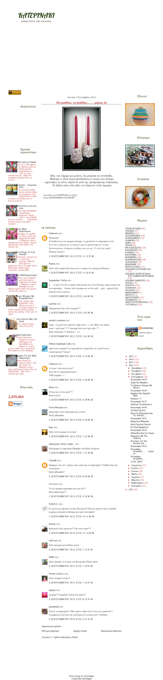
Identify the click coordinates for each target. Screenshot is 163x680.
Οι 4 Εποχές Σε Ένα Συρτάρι (26, 253)
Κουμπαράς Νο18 (139, 390)
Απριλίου (135, 477)
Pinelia (52, 264)
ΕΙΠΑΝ (128, 245)
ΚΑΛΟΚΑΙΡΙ (68, 198)
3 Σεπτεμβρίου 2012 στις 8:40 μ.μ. (71, 476)
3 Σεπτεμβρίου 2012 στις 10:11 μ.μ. (72, 516)
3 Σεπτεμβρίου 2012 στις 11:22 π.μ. (72, 256)
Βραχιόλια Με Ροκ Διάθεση (139, 437)
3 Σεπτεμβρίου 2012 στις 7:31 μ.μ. (71, 453)
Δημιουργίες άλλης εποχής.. (61, 444)
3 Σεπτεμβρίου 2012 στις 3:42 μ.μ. (71, 336)
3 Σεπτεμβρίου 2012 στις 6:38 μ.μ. (71, 400)
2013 (131, 362)
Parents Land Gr (56, 574)
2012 (131, 365)
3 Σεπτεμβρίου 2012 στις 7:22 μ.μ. (71, 436)
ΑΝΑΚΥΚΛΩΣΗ (133, 228)
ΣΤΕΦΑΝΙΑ (130, 288)
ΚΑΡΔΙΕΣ (130, 252)
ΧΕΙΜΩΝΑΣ (131, 300)
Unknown (53, 233)
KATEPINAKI (36, 15)
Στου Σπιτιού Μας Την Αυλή (27, 320)
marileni (52, 304)
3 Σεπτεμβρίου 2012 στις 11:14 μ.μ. (72, 533)
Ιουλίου (135, 468)
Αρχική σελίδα (80, 631)
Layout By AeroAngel (82, 678)
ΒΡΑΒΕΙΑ (130, 233)
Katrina (52, 524)
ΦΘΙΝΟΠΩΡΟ (131, 292)
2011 (131, 489)
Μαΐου (134, 474)
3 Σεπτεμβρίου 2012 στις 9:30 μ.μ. (71, 496)
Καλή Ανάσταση (24, 335)
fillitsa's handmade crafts (60, 344)
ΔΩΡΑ (128, 243)
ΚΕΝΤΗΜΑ (130, 255)
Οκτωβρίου (136, 374)
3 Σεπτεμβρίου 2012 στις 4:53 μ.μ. (71, 356)
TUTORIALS (131, 304)
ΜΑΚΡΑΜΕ (130, 264)
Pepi (51, 427)
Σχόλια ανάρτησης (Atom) (66, 637)
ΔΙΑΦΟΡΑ (130, 240)
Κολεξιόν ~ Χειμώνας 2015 (26, 186)
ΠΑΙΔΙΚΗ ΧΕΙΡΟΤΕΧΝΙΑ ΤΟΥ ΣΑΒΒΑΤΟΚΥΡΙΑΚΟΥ (139, 275)
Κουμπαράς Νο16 (139, 407)
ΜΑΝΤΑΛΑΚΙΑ (132, 267)
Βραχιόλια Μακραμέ (140, 421)
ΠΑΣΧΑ (129, 283)
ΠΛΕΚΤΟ (129, 285)
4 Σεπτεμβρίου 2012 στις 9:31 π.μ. (71, 619)
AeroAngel (89, 676)
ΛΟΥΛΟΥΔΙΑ (131, 262)
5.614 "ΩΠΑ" (137, 461)
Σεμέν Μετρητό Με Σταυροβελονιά (25, 297)
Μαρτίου (135, 480)
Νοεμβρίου (136, 371)
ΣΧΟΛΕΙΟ (130, 290)
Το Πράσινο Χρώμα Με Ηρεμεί (141, 386)
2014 (131, 359)
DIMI (51, 557)
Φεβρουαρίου (137, 483)
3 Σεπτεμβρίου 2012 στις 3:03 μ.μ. (71, 313)
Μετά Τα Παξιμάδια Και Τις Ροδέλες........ (142, 414)
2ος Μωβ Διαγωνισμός (27, 275)
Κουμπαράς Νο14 (139, 430)
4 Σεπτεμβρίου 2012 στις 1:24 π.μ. (71, 582)
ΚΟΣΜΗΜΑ (131, 257)
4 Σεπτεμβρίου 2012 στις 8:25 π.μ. (71, 599)
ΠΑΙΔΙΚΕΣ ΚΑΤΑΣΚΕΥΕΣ (138, 269)
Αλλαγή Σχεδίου (138, 410)
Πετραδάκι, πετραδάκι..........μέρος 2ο (142, 451)
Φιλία (51, 387)
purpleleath (54, 607)
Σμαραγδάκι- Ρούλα (58, 280)
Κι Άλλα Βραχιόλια (139, 427)
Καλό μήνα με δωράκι (26, 162)
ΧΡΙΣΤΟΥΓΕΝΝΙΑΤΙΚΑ (136, 302)
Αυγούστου (136, 465)
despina (52, 590)
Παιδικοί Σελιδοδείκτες (141, 404)
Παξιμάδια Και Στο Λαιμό (142, 433)
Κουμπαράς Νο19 (139, 379)
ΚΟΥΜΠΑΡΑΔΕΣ (133, 259)
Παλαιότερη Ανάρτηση (111, 631)
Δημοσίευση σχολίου (51, 626)
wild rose (53, 540)
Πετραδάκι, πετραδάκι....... (139, 457)
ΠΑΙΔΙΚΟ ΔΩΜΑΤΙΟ (135, 280)
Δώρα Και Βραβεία (139, 382)
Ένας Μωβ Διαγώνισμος (24, 230)
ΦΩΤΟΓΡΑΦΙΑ (132, 297)
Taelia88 (53, 460)
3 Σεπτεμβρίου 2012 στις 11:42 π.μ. (72, 273)
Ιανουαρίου (136, 486)
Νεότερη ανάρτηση (50, 631)
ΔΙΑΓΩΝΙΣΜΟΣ (132, 236)
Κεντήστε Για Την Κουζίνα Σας (139, 442)
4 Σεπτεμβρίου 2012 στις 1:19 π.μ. (71, 566)
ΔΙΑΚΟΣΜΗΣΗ (56, 198)
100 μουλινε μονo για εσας (26, 207)
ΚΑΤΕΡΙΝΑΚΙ (147, 328)
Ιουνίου (135, 471)
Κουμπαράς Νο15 (139, 418)
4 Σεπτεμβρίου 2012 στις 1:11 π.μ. (71, 549)
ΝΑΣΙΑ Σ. (53, 504)
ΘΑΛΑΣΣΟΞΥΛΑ (133, 247)
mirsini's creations (57, 320)
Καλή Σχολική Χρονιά (141, 424)
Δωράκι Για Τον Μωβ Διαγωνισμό (26, 357)
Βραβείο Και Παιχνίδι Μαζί (140, 394)
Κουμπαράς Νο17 (139, 401)
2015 (131, 356)
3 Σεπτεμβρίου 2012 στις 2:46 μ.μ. (71, 296)
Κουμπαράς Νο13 (139, 446)
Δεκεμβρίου (137, 368)
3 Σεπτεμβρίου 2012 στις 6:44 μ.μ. (71, 420)
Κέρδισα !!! (136, 398)
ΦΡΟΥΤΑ (129, 295)
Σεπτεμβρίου (137, 377)
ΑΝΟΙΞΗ (129, 231)
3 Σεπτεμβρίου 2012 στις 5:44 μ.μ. (71, 380)
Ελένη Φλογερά (56, 407)
